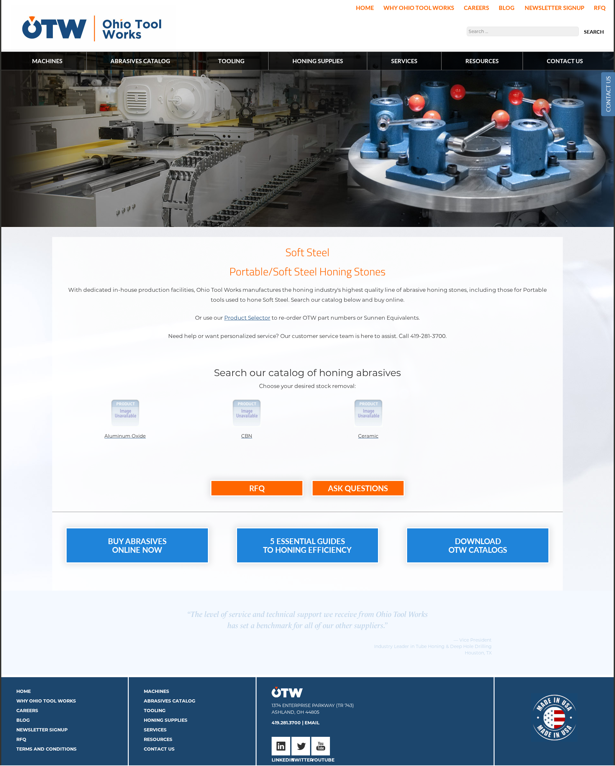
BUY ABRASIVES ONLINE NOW (137, 545)
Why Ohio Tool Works (418, 8)
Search (594, 31)
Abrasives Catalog (169, 694)
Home (365, 8)
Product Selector (247, 318)
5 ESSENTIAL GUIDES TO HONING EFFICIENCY (307, 545)
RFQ (600, 8)
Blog (506, 8)
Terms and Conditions (46, 742)
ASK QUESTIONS (358, 488)
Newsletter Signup (554, 8)
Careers (476, 8)
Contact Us (608, 94)
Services (155, 723)
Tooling (155, 704)
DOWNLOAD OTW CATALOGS (477, 545)
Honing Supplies (165, 714)
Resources (158, 733)
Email (312, 716)
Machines (156, 685)
